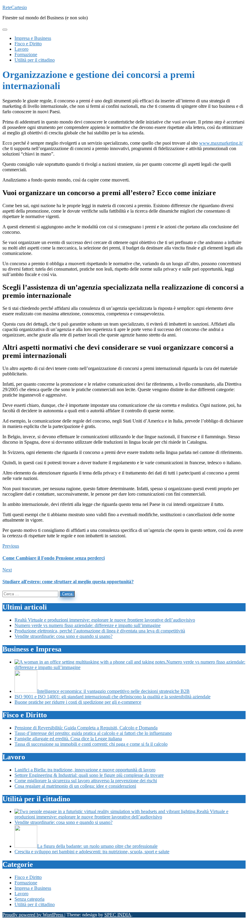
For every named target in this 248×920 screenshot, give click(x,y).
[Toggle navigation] (4, 30)
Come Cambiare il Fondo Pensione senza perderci (53, 558)
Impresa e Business (33, 888)
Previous (10, 545)
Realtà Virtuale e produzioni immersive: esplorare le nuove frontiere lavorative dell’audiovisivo (105, 619)
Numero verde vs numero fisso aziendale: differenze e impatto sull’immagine (88, 625)
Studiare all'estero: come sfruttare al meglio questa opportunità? (68, 581)
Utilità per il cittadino (35, 904)
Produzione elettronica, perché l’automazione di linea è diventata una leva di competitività (100, 630)
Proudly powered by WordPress (33, 914)
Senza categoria (29, 899)
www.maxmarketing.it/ (221, 143)
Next (7, 569)
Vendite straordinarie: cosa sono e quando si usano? (64, 636)
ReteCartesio (14, 7)
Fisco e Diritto (28, 877)
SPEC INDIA (117, 914)
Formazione (26, 882)
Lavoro (21, 893)
